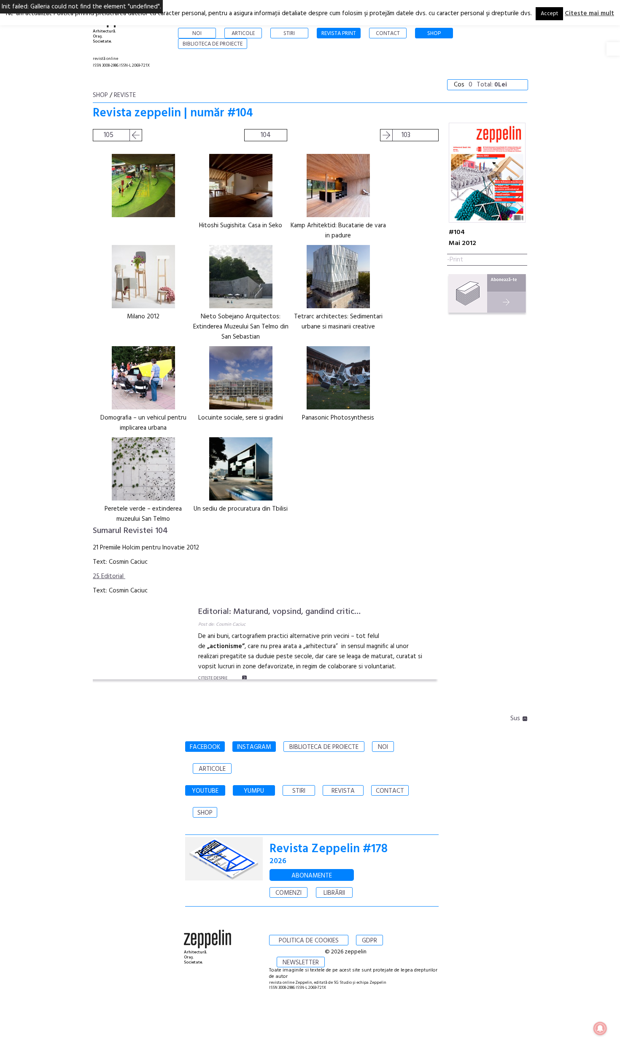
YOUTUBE (205, 791)
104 (266, 135)
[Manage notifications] (600, 1028)
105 (108, 135)
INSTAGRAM (254, 747)
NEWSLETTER (301, 963)
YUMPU (254, 791)
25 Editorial (109, 576)
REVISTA (343, 791)
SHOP (205, 813)
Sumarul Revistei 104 (130, 531)
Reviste (125, 95)
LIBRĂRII (334, 893)
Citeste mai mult (589, 13)
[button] (613, 49)
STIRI (298, 791)
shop (100, 95)
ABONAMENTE (311, 876)
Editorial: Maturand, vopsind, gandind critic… (279, 612)
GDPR (369, 941)
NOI (383, 747)
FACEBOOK (205, 747)
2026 (278, 861)
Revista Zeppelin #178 (329, 849)
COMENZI (288, 893)
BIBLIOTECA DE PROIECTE (324, 747)
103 (406, 135)
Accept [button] (549, 13)
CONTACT (390, 791)
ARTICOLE (212, 769)
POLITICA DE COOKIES (309, 941)
